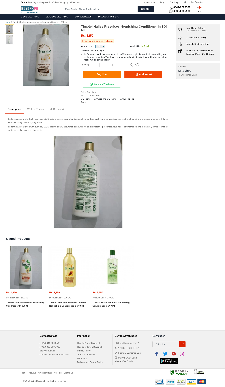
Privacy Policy (83, 350)
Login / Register (195, 2)
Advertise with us (45, 373)
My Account (149, 2)
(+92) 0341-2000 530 (49, 343)
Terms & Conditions (86, 354)
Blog (162, 2)
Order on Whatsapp (103, 84)
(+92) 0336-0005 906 (49, 347)
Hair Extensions (126, 99)
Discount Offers (108, 16)
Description (14, 109)
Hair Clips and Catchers (104, 99)
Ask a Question (88, 92)
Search (145, 9)
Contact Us (68, 373)
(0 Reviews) (57, 109)
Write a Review (35, 109)
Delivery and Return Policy (90, 362)
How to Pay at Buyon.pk (88, 343)
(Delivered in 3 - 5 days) (196, 31)
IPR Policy (82, 358)
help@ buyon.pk (47, 350)
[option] (45, 55)
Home (7, 22)
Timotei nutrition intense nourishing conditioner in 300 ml (25, 304)
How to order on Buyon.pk (89, 347)
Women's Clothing (57, 16)
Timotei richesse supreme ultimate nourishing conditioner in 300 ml (67, 304)
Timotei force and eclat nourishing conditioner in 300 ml (111, 304)
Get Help (174, 2)
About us (32, 373)
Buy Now (101, 74)
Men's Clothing (30, 16)
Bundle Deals (83, 16)
